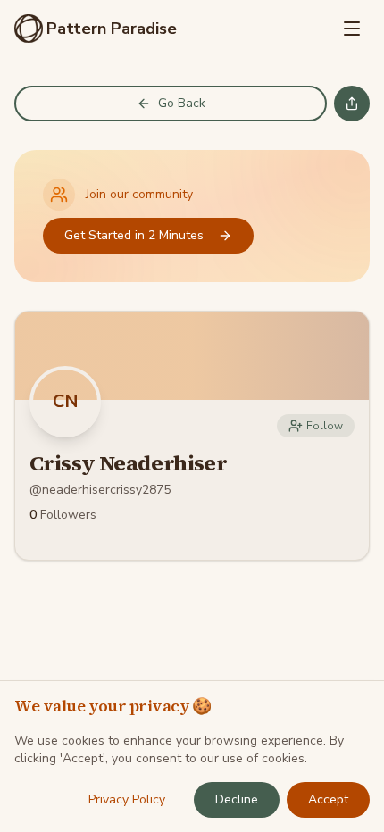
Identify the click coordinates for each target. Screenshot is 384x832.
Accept (328, 799)
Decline (236, 799)
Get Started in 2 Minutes (134, 235)
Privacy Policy (126, 799)
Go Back (181, 103)
